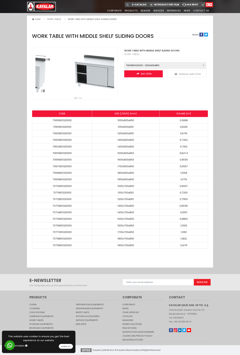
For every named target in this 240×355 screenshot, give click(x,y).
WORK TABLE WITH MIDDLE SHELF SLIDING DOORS (92, 19)
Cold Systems (37, 312)
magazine (127, 320)
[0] (202, 5)
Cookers (34, 308)
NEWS (187, 10)
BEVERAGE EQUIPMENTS (41, 328)
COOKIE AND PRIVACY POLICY (137, 335)
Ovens (33, 304)
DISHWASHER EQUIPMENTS (89, 308)
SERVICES (158, 10)
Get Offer (146, 73)
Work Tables (54, 19)
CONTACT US (201, 10)
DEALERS (145, 10)
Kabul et (66, 346)
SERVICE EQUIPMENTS (87, 320)
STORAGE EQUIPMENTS (41, 324)
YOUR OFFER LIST (130, 312)
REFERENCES (174, 10)
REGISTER (202, 282)
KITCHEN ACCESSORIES (88, 316)
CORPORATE (114, 10)
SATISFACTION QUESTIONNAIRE (138, 331)
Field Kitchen (129, 328)
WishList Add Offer (190, 74)
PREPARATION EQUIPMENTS (90, 304)
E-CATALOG (139, 4)
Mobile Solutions (132, 324)
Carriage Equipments (41, 316)
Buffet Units (82, 312)
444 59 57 (192, 4)
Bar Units (81, 324)
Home (37, 19)
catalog (127, 316)
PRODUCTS (131, 10)
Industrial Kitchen (132, 339)
